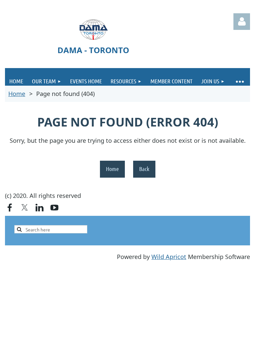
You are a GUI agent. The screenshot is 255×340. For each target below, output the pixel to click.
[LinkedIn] (39, 207)
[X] (24, 207)
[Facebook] (9, 207)
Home (16, 94)
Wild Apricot (168, 257)
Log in (241, 21)
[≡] (239, 77)
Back (144, 168)
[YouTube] (54, 207)
